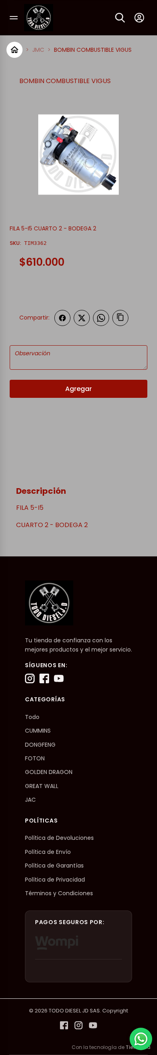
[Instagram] (30, 678)
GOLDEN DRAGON (48, 772)
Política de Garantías (54, 866)
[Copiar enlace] (120, 318)
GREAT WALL (41, 786)
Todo (32, 717)
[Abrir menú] (13, 17)
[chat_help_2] (141, 1039)
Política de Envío (48, 852)
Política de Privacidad (55, 880)
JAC (30, 800)
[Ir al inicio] (14, 50)
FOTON (35, 758)
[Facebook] (44, 678)
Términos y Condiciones (59, 893)
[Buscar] (120, 18)
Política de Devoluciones (59, 838)
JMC (38, 50)
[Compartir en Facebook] (62, 318)
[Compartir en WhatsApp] (101, 318)
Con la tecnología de (111, 1047)
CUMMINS (38, 731)
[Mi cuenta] (139, 18)
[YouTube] (59, 678)
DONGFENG (40, 745)
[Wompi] (56, 942)
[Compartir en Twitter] (82, 318)
